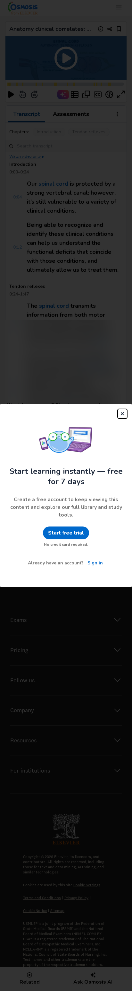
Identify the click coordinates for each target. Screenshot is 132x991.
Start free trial (66, 532)
